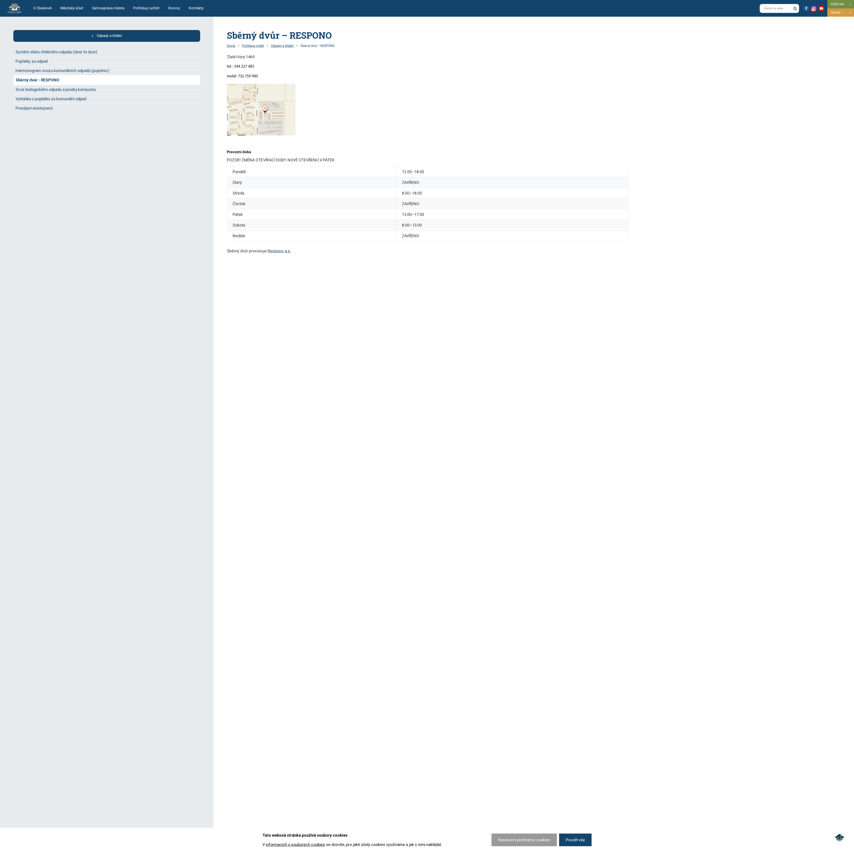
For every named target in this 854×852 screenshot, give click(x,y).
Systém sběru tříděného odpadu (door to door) (56, 52)
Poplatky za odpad (32, 61)
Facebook (806, 8)
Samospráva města (108, 8)
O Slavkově (42, 8)
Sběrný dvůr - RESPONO (37, 80)
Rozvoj (174, 8)
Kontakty (196, 8)
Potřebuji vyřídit (146, 8)
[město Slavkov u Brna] (14, 8)
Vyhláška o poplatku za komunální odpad (51, 98)
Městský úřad (71, 8)
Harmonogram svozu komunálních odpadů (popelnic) (62, 70)
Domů (231, 46)
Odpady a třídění (109, 36)
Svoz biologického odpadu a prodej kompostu (56, 89)
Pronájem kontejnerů (34, 108)
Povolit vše (575, 840)
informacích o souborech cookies (295, 844)
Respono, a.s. (279, 251)
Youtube (821, 8)
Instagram (813, 8)
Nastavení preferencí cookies (524, 840)
